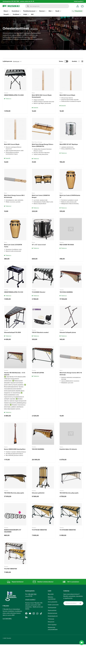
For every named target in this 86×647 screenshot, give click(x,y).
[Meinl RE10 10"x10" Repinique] (71, 129)
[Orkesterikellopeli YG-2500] (15, 317)
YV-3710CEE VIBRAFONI (39, 530)
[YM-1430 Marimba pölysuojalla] (71, 477)
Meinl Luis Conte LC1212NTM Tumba (13, 246)
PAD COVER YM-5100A (67, 245)
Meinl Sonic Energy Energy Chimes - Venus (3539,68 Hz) (43, 145)
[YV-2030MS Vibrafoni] (43, 277)
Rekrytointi (51, 622)
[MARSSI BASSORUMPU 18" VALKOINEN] (15, 514)
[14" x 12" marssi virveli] (43, 229)
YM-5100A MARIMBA (66, 292)
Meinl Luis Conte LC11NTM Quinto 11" (70, 196)
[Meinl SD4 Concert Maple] (71, 80)
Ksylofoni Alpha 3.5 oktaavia (68, 449)
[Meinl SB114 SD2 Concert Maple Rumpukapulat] (43, 80)
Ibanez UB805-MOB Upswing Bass (14, 449)
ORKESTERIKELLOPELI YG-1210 (13, 292)
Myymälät (50, 594)
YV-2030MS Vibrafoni (38, 292)
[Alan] (81, 642)
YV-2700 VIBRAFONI (10, 569)
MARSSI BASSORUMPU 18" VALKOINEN (12, 531)
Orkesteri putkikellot (38, 493)
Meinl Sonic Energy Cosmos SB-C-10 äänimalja (71, 374)
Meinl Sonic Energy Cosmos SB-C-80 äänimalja (14, 196)
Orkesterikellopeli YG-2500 (12, 332)
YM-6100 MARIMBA (38, 449)
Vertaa (61, 61)
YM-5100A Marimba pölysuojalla (14, 493)
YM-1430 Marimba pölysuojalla (69, 493)
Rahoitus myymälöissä (51, 598)
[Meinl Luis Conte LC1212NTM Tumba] (15, 229)
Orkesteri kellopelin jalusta (68, 332)
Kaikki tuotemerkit (53, 605)
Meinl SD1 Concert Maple (11, 144)
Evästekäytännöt (53, 616)
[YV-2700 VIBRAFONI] (15, 553)
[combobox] (47, 6)
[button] (82, 6)
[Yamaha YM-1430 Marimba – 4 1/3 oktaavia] (15, 357)
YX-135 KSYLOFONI (38, 373)
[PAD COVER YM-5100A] (71, 229)
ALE (32, 14)
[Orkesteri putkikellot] (43, 477)
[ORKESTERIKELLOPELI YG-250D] (15, 80)
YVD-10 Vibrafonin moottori (40, 332)
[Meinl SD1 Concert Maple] (15, 129)
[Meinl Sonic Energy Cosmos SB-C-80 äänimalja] (15, 180)
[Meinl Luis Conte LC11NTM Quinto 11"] (71, 180)
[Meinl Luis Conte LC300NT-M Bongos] (43, 180)
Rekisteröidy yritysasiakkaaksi (53, 628)
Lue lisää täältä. (7, 618)
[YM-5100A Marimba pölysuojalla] (15, 477)
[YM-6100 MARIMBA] (43, 434)
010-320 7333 (32, 594)
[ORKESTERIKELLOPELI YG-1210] (15, 277)
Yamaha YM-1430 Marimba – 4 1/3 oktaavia (14, 374)
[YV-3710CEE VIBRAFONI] (43, 514)
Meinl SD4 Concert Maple (67, 95)
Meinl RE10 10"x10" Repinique (69, 144)
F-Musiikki (8, 638)
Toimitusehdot (52, 608)
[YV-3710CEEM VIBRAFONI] (71, 514)
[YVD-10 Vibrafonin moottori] (43, 317)
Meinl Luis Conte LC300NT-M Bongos (41, 196)
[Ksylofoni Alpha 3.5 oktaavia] (71, 434)
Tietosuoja (51, 619)
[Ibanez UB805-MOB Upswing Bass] (15, 434)
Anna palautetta (52, 602)
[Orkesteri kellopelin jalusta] (71, 317)
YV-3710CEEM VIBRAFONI (68, 530)
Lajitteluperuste (7, 61)
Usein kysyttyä (52, 625)
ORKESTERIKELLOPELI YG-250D (14, 95)
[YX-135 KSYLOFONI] (43, 357)
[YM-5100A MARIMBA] (71, 277)
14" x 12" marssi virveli (39, 245)
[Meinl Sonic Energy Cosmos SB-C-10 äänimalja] (71, 357)
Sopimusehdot (52, 610)
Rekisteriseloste (52, 613)
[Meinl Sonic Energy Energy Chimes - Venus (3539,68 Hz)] (43, 129)
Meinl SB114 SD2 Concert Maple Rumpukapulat (42, 96)
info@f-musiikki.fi (78, 1)
